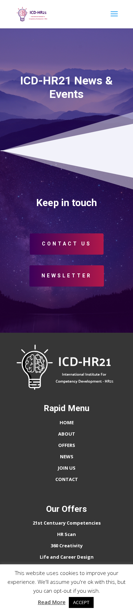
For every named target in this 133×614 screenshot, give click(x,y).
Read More (52, 601)
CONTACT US (67, 244)
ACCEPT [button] (81, 602)
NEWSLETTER (66, 275)
